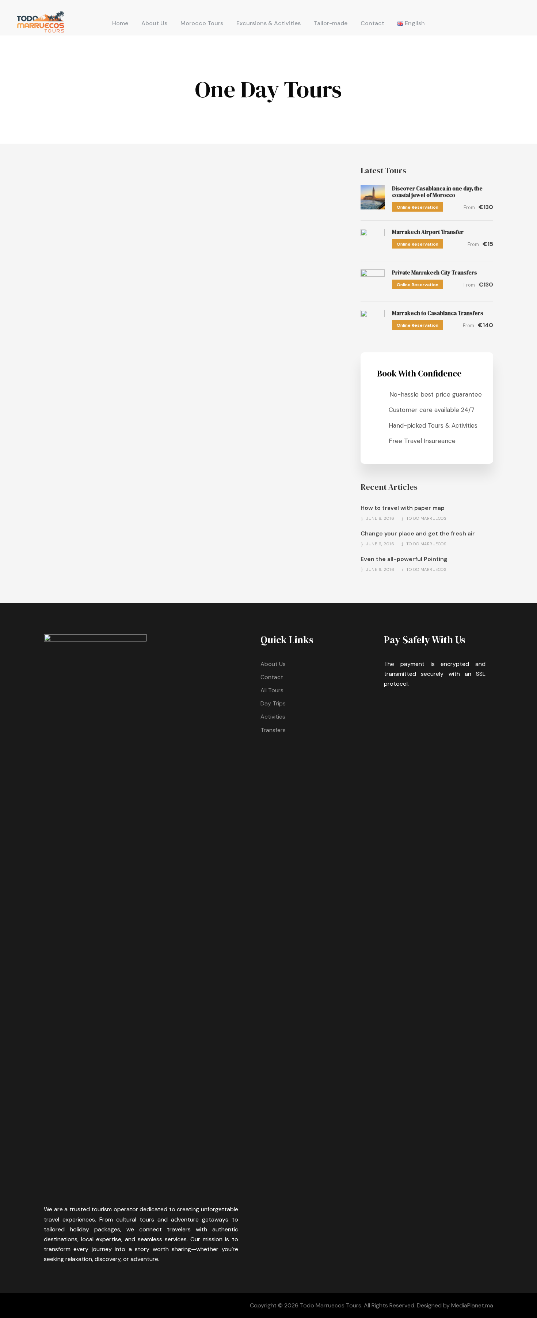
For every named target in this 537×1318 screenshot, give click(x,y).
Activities (272, 716)
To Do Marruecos (426, 518)
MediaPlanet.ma (472, 1305)
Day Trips (273, 703)
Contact (372, 23)
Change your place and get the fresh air (418, 533)
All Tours (271, 690)
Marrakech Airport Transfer (428, 232)
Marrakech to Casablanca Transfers (437, 313)
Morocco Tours (201, 23)
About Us (154, 23)
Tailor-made (330, 23)
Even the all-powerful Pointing (404, 559)
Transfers (273, 730)
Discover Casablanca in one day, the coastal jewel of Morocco (437, 192)
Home (120, 23)
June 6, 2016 (380, 518)
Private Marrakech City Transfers (434, 272)
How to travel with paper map (403, 508)
